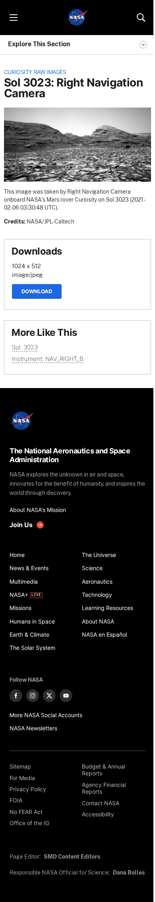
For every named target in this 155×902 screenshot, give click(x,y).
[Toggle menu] (13, 17)
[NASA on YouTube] (66, 695)
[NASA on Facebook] (16, 695)
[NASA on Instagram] (32, 695)
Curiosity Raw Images (35, 72)
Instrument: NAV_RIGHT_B (47, 359)
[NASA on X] (49, 695)
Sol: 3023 (25, 347)
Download (36, 291)
